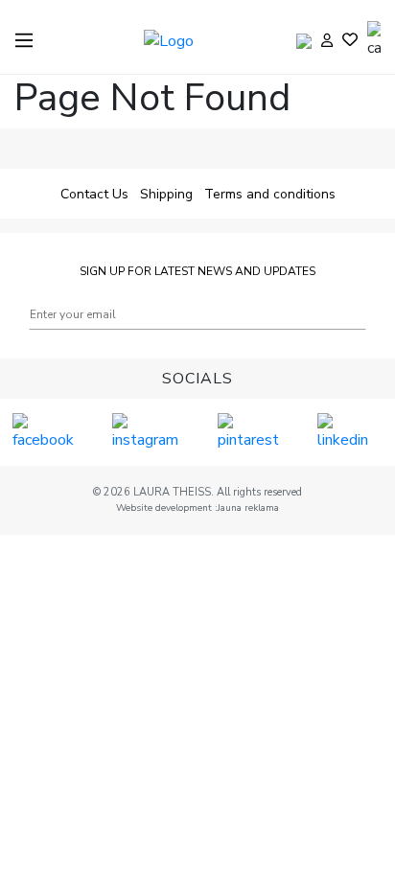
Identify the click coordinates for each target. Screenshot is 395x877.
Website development (165, 508)
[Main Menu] (24, 40)
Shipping (166, 194)
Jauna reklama (248, 508)
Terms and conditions (270, 194)
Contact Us (94, 194)
